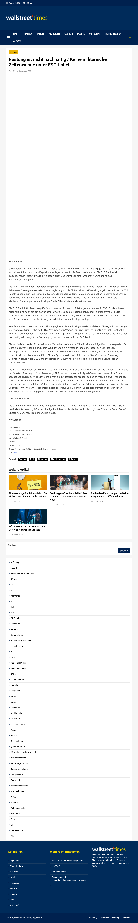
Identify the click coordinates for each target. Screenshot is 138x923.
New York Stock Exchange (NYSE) (67, 860)
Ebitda (13, 612)
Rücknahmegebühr (19, 758)
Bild (32, 459)
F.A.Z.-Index (16, 618)
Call (12, 584)
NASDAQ (56, 866)
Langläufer (15, 691)
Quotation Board (18, 747)
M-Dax (13, 696)
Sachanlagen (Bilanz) (20, 763)
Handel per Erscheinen (21, 640)
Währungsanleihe (18, 808)
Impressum (126, 918)
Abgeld (14, 568)
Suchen (12, 545)
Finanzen (27, 34)
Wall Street (15, 814)
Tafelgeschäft (17, 774)
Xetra (13, 819)
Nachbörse (15, 707)
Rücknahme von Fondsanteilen (24, 752)
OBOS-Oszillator (18, 724)
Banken (22, 459)
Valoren (14, 802)
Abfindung (15, 562)
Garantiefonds (17, 635)
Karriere (68, 34)
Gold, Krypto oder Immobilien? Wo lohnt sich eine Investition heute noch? (68, 496)
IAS (12, 651)
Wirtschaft (95, 34)
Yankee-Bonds (17, 830)
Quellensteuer (17, 741)
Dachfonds (15, 596)
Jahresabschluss (18, 663)
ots (15, 453)
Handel (40, 34)
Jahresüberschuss (19, 668)
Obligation (15, 718)
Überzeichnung (17, 791)
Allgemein (14, 860)
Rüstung (73, 459)
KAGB (13, 674)
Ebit (12, 607)
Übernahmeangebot (19, 786)
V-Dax (13, 797)
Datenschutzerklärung (109, 918)
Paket (13, 730)
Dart (12, 601)
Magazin (17, 41)
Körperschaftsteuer (19, 679)
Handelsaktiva (17, 646)
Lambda (14, 685)
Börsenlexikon (113, 34)
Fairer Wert (15, 624)
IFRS (13, 657)
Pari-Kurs (15, 735)
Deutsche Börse (59, 872)
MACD (13, 702)
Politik (81, 34)
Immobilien (54, 34)
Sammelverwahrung (19, 769)
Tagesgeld (15, 780)
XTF (12, 825)
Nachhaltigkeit (58, 459)
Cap (12, 590)
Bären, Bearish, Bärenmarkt (23, 573)
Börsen (14, 579)
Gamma (14, 629)
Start (16, 34)
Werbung (93, 918)
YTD (12, 836)
